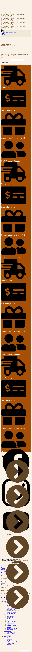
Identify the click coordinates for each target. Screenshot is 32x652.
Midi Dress (9, 619)
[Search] (1, 34)
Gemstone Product (11, 643)
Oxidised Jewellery (11, 621)
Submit (4, 565)
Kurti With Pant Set (11, 625)
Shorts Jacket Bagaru (11, 629)
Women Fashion (7, 614)
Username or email (5, 59)
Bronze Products (10, 644)
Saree (8, 620)
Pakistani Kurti (10, 623)
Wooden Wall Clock (11, 613)
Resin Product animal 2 (12, 641)
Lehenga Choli (10, 616)
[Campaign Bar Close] (2, 29)
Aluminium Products (11, 632)
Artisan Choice (7, 631)
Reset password (4, 62)
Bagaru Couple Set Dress (12, 628)
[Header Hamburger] (2, 31)
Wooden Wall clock (11, 633)
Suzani (8, 624)
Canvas (8, 640)
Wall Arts (9, 635)
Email (4, 563)
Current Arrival (7, 636)
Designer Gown (10, 617)
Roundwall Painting (11, 612)
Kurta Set (9, 627)
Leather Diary (10, 639)
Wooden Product (10, 637)
